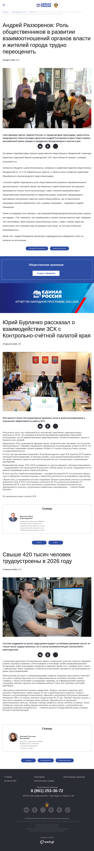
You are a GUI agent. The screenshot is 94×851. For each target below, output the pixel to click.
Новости (32, 12)
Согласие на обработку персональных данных (47, 830)
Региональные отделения (74, 777)
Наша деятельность (18, 12)
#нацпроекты (45, 760)
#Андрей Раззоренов (37, 248)
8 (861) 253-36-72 (47, 790)
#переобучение (64, 760)
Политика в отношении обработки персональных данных (47, 828)
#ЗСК (39, 542)
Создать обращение (46, 273)
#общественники (59, 248)
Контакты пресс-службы (44, 781)
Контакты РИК (10, 781)
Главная (6, 12)
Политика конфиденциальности (47, 826)
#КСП (56, 542)
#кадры (28, 760)
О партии (8, 777)
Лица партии (39, 777)
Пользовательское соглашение (47, 824)
